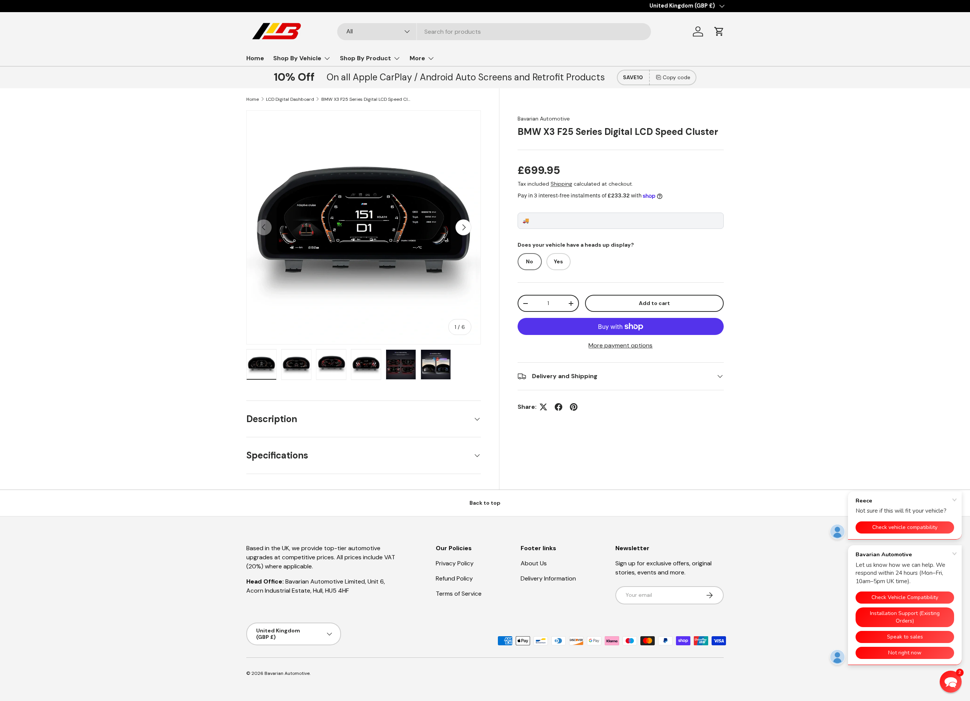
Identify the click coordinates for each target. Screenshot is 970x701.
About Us (534, 563)
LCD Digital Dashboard (290, 99)
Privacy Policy (455, 563)
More (417, 58)
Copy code (676, 77)
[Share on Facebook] (558, 407)
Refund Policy (454, 578)
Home (255, 58)
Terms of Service (459, 594)
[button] (719, 31)
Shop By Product (365, 58)
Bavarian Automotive (544, 118)
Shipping (561, 183)
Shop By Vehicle (297, 58)
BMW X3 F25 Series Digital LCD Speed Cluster (366, 99)
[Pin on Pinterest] (573, 407)
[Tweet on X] (543, 407)
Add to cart (654, 303)
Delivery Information (548, 578)
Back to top (485, 502)
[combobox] (494, 31)
